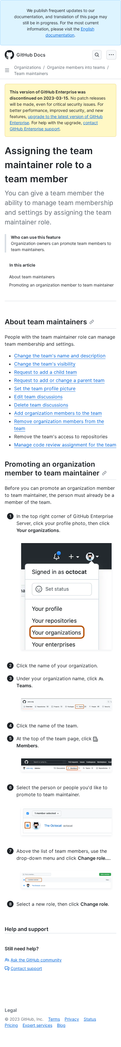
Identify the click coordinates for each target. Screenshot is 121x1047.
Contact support (26, 968)
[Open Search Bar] (97, 54)
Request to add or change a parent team (59, 380)
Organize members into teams (76, 67)
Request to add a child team (45, 372)
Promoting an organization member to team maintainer (52, 468)
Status (90, 1019)
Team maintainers (31, 73)
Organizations (27, 67)
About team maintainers (46, 322)
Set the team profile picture (44, 388)
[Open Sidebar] (7, 70)
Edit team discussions (38, 397)
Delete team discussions (41, 405)
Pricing (11, 1025)
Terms (54, 1019)
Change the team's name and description (59, 356)
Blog (61, 1025)
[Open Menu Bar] (111, 54)
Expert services (37, 1025)
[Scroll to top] (108, 1034)
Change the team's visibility (44, 364)
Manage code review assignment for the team (65, 445)
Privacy (72, 1019)
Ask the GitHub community (36, 959)
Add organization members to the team (58, 413)
